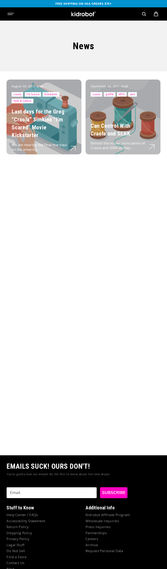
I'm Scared (32, 94)
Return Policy (18, 526)
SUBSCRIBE (113, 492)
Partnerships (96, 533)
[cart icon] (156, 14)
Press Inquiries (98, 526)
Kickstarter (51, 94)
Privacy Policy (18, 538)
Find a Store (16, 557)
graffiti (109, 94)
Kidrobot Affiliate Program (108, 514)
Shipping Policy (19, 533)
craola (17, 94)
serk (132, 94)
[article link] (72, 148)
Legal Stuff (16, 545)
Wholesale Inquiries (102, 521)
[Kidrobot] (83, 14)
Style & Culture (22, 101)
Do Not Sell (16, 550)
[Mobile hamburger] (11, 14)
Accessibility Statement (26, 521)
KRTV (122, 94)
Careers (92, 538)
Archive (92, 545)
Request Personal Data (104, 550)
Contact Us (15, 562)
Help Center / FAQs (22, 514)
